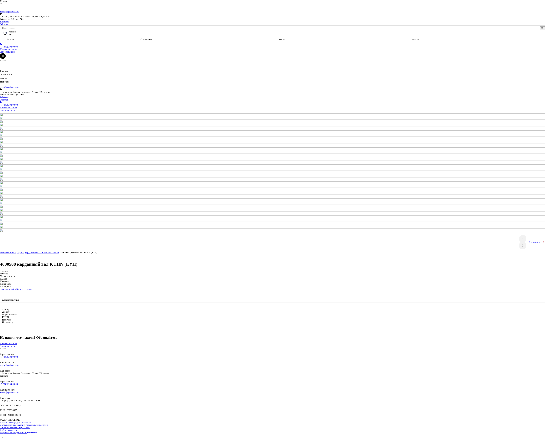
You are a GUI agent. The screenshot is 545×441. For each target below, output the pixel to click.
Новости (415, 39)
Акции (281, 39)
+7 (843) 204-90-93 (9, 357)
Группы (20, 252)
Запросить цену (7, 52)
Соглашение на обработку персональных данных (24, 425)
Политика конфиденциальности (15, 422)
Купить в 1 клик (24, 289)
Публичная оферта (9, 430)
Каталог (12, 252)
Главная (4, 252)
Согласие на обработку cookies (15, 427)
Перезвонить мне (8, 49)
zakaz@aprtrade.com (9, 11)
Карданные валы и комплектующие (42, 252)
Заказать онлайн (8, 289)
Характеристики (10, 300)
